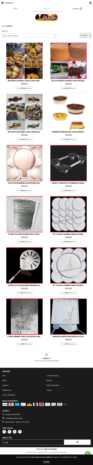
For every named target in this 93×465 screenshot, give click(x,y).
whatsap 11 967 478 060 (12, 414)
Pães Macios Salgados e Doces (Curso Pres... (24, 81)
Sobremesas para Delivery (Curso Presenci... (68, 132)
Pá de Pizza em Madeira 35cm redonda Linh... (24, 183)
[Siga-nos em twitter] (14, 432)
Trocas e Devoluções (8, 395)
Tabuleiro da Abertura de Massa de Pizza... (68, 336)
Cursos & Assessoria (52, 376)
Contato (48, 390)
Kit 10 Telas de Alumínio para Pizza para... (68, 285)
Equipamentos (6, 390)
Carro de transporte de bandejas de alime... (68, 183)
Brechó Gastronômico (53, 385)
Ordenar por (5, 31)
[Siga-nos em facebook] (9, 432)
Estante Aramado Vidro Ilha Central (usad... (24, 336)
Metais (4, 380)
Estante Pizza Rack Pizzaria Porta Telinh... (24, 234)
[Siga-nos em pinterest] (20, 432)
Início (3, 26)
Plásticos (49, 380)
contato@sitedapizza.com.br (14, 418)
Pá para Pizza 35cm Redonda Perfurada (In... (24, 285)
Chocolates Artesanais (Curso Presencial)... (24, 132)
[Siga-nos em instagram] (4, 432)
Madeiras (5, 385)
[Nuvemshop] (46, 450)
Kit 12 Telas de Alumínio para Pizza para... (68, 234)
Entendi (46, 462)
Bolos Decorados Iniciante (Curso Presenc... (68, 81)
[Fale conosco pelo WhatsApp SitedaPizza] (88, 454)
